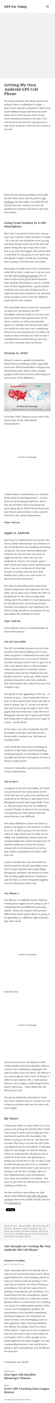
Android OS (14, 1202)
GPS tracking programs (25, 275)
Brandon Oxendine (14, 1260)
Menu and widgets (48, 9)
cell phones (43, 1231)
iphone (27, 1236)
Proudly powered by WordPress (17, 1399)
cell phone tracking (29, 1231)
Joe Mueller (26, 1226)
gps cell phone (17, 1234)
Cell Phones (40, 1226)
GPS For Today (15, 6)
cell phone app (35, 1228)
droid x (7, 1234)
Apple (25, 1228)
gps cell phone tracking (34, 1234)
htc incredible (18, 1236)
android (19, 1228)
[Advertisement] (27, 42)
